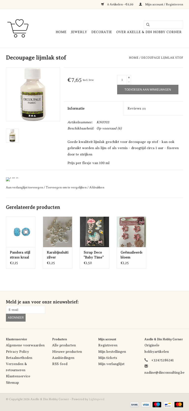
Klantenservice (18, 376)
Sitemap (12, 382)
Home (61, 32)
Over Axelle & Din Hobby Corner (149, 32)
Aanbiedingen (63, 358)
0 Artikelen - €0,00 (120, 4)
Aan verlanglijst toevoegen (25, 187)
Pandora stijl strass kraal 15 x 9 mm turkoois (20, 255)
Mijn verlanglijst (111, 364)
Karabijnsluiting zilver (57, 255)
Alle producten (64, 345)
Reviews (136, 108)
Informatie (76, 108)
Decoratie (101, 32)
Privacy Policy (17, 352)
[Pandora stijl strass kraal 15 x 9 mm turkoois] (20, 231)
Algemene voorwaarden (25, 345)
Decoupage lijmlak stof (162, 57)
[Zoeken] (146, 25)
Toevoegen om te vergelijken (66, 187)
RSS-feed (59, 364)
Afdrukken (96, 187)
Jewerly (79, 32)
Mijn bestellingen (112, 352)
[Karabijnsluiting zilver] (57, 231)
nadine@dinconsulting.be (164, 372)
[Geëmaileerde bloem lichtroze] (131, 231)
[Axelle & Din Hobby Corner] (18, 28)
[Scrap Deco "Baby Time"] (94, 231)
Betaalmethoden (19, 358)
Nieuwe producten (67, 352)
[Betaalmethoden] (134, 404)
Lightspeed (96, 399)
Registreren (107, 345)
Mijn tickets (107, 358)
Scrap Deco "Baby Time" (94, 255)
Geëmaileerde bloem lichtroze (131, 255)
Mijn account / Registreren (163, 4)
